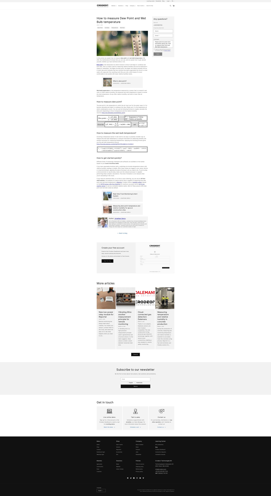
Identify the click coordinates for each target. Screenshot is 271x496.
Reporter (119, 182)
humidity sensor (137, 182)
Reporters (118, 449)
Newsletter (158, 1)
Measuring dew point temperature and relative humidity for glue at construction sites (126, 208)
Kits (117, 454)
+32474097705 (158, 25)
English (100, 490)
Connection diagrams (160, 452)
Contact (99, 449)
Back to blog (123, 233)
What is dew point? (120, 81)
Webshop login (100, 454)
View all (135, 354)
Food (98, 469)
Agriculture (99, 464)
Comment (156, 39)
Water (117, 464)
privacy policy (167, 50)
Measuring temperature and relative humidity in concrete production (163, 318)
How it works (119, 444)
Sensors (118, 447)
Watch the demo (108, 427)
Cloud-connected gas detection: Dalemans (144, 315)
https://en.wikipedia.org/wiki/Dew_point (113, 112)
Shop (98, 447)
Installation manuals (160, 454)
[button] (114, 5)
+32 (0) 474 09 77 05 (161, 471)
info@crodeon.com (160, 469)
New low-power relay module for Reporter (106, 314)
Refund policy (139, 469)
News (137, 447)
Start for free (107, 261)
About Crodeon (139, 444)
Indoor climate (119, 469)
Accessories (119, 452)
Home (98, 444)
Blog (163, 1)
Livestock (99, 471)
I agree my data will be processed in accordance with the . (163, 50)
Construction (100, 466)
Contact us (160, 427)
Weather (118, 466)
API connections (159, 444)
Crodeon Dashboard (160, 449)
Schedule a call (134, 427)
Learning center (151, 1)
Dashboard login (101, 452)
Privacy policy (139, 471)
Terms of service (140, 464)
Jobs (137, 452)
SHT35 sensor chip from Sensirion (110, 184)
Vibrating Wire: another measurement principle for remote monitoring (125, 318)
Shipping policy (140, 466)
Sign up (135, 386)
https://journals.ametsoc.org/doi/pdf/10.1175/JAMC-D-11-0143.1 (115, 144)
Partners (138, 449)
